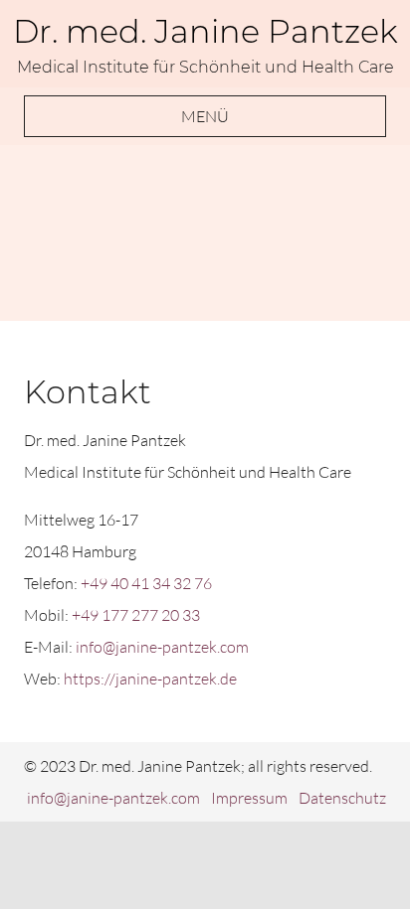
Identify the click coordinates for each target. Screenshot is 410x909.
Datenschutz (342, 798)
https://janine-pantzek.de (150, 678)
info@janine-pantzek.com (162, 647)
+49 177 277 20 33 (136, 615)
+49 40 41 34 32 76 (146, 583)
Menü (205, 116)
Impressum (249, 798)
